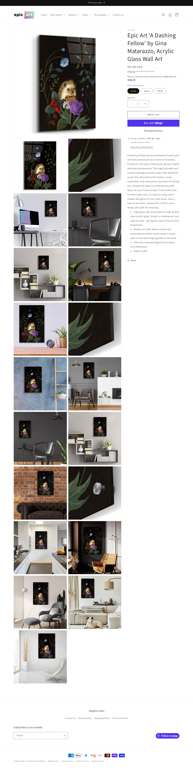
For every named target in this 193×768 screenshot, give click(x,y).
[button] (57, 15)
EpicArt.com (25, 761)
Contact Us (70, 718)
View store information (142, 147)
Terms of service (82, 761)
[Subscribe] (64, 735)
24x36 (160, 91)
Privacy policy (67, 761)
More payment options (153, 130)
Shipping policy (98, 761)
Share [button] (133, 260)
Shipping (131, 71)
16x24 (147, 91)
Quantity (131, 98)
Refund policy (85, 718)
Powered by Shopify (37, 761)
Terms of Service (120, 718)
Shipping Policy (102, 718)
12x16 (133, 91)
